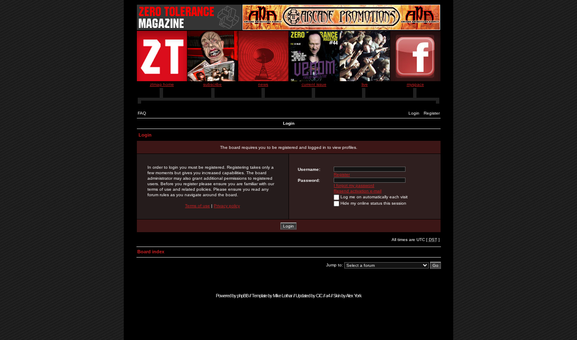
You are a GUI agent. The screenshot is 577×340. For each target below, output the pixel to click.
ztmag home (162, 84)
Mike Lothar (282, 295)
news (263, 84)
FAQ (142, 113)
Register (432, 113)
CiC (319, 295)
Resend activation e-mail (357, 191)
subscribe (212, 84)
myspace (415, 84)
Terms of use (197, 205)
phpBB (242, 295)
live (365, 84)
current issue (314, 84)
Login (413, 113)
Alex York (354, 295)
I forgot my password (354, 185)
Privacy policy (227, 205)
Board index (150, 251)
